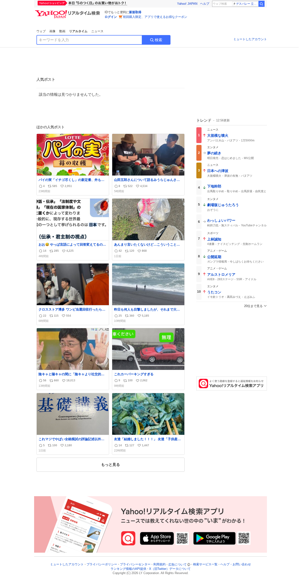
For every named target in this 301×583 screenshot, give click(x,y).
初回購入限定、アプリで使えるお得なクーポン (155, 17)
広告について (177, 564)
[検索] (261, 4)
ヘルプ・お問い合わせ (235, 564)
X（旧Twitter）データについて (170, 569)
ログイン (111, 17)
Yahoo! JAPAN (187, 3)
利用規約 (159, 564)
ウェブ (41, 31)
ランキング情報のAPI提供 (128, 569)
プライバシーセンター (135, 564)
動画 (62, 31)
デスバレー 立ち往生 (247, 3)
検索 (158, 40)
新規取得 (135, 12)
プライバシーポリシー (102, 564)
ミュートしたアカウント (250, 39)
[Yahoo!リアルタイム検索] (68, 12)
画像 (52, 31)
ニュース (97, 31)
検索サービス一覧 (205, 564)
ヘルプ (204, 3)
